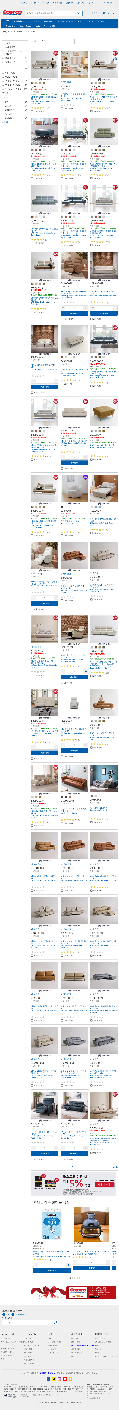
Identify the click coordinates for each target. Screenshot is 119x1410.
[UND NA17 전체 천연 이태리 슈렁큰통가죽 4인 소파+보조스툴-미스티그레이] (99, 647)
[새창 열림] (5, 1396)
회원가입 (27, 1338)
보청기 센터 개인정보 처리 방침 (82, 1345)
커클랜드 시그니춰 (7, 1348)
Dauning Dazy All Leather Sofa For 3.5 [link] (74, 880)
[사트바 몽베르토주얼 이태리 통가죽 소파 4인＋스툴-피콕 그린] (70, 216)
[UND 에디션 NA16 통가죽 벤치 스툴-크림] (66, 357)
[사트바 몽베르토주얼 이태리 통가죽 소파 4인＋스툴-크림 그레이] (62, 216)
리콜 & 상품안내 (53, 1345)
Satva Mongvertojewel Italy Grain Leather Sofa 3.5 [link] (43, 450)
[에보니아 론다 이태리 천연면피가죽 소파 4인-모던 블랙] (66, 797)
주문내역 (27, 1356)
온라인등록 (28, 1349)
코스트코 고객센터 (12, 1310)
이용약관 (34, 1373)
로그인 (94, 13)
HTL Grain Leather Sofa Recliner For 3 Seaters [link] (44, 734)
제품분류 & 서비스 (7, 1352)
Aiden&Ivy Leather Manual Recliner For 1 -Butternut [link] (73, 297)
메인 (4, 32)
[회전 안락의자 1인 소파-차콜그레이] (62, 506)
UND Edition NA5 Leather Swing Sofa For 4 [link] (44, 816)
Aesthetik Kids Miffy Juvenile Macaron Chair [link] (71, 99)
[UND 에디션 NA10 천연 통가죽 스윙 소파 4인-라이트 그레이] (40, 82)
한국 (112, 3)
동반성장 (98, 1353)
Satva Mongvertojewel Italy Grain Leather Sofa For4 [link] (72, 169)
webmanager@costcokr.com (34, 1391)
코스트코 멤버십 (31, 1334)
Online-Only (10, 26)
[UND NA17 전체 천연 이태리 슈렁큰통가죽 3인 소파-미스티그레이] (99, 149)
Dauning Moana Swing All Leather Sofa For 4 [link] (73, 946)
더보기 (5, 92)
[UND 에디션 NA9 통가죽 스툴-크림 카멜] (91, 431)
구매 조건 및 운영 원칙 (103, 1342)
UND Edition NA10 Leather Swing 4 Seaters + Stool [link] (103, 102)
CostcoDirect (25, 26)
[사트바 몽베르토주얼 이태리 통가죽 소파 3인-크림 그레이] (91, 216)
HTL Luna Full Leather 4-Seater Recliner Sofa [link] (72, 1137)
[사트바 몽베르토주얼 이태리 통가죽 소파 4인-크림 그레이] (62, 149)
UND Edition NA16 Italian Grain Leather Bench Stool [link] (72, 374)
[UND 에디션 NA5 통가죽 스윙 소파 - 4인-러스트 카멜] (40, 797)
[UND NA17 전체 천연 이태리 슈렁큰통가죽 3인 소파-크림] (91, 149)
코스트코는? (5, 1338)
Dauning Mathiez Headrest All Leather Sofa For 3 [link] (42, 1076)
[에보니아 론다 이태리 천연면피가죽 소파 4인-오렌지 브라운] (70, 797)
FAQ (49, 1338)
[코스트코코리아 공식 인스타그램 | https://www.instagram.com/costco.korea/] (60, 1380)
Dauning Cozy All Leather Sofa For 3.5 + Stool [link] (103, 946)
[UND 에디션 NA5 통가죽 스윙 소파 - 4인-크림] (32, 797)
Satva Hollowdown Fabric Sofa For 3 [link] (44, 369)
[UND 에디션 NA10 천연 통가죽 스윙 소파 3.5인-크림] (36, 506)
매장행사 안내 (76, 1349)
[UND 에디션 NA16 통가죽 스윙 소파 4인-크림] (36, 216)
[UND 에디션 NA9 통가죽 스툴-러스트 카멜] (103, 431)
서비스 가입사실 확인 (94, 1398)
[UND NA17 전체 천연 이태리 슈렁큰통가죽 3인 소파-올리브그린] (103, 149)
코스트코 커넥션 (7, 1355)
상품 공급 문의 (100, 1338)
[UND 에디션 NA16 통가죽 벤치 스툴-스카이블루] (74, 357)
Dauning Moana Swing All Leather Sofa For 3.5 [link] (102, 590)
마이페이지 (28, 1353)
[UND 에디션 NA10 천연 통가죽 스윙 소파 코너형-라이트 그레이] (99, 82)
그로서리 (90, 21)
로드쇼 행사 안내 (77, 1353)
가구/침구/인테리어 (15, 32)
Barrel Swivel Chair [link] (67, 523)
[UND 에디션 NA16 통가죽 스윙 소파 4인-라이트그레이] (40, 216)
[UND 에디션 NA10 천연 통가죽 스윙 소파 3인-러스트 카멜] (44, 283)
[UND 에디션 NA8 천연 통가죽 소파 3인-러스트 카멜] (103, 721)
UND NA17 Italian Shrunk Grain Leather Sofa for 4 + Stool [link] (101, 667)
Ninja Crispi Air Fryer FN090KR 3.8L (85, 1254)
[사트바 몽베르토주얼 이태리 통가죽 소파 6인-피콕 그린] (99, 357)
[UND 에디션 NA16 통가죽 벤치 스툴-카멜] (62, 357)
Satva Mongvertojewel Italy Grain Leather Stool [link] (43, 169)
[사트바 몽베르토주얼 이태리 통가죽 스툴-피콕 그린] (40, 149)
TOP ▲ (115, 1167)
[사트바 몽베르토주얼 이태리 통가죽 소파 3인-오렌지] (95, 216)
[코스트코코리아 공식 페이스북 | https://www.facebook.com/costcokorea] (49, 1380)
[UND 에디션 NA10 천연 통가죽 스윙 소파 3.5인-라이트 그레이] (40, 506)
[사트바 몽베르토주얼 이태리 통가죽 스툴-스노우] (44, 149)
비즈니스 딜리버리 (65, 21)
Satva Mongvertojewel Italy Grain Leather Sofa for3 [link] (102, 236)
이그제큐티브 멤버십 (31, 1345)
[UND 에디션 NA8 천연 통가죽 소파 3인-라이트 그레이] (99, 721)
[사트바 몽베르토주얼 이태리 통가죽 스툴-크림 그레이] (32, 149)
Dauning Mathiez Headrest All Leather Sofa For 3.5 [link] (72, 1076)
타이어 (80, 21)
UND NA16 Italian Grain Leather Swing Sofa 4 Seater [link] (44, 234)
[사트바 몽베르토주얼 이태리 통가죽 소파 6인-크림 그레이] (91, 357)
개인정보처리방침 (47, 1373)
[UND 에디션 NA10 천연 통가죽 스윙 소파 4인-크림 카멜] (32, 82)
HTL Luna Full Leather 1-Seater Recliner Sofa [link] (42, 1137)
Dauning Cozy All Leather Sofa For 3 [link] (44, 1010)
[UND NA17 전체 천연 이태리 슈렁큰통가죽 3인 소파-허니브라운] (95, 149)
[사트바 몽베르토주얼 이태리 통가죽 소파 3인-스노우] (103, 216)
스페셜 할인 (35, 21)
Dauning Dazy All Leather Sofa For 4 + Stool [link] (74, 591)
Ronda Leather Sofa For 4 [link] (70, 813)
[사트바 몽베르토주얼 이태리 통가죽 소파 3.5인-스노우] (44, 431)
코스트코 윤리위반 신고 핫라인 (106, 1356)
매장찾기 (7, 1317)
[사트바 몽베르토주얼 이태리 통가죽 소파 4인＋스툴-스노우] (74, 216)
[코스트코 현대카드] (73, 1195)
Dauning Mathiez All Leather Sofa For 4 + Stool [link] (103, 1011)
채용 (2, 1359)
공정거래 (98, 1349)
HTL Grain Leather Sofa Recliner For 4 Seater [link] (74, 444)
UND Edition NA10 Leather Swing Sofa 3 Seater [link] (43, 303)
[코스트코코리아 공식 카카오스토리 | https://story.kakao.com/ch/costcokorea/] (70, 1380)
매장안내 (74, 1338)
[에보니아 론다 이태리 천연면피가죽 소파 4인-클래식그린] (62, 797)
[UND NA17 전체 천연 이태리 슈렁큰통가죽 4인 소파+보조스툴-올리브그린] (103, 647)
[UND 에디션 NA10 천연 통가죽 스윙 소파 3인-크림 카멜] (32, 283)
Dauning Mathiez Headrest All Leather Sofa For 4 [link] (101, 1076)
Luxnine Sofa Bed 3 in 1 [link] (98, 810)
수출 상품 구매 (53, 1353)
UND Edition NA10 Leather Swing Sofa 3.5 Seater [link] (43, 526)
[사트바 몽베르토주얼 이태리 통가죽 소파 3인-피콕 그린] (99, 216)
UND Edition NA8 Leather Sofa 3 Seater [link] (102, 738)
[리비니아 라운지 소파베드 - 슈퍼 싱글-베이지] (91, 506)
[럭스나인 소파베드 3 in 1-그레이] (91, 796)
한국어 (91, 3)
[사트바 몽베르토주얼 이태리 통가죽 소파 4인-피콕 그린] (70, 149)
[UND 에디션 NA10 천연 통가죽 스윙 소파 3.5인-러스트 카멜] (44, 506)
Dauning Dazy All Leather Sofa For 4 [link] (103, 880)
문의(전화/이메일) (54, 1342)
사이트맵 (25, 1373)
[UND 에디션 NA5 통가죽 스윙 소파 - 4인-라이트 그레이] (36, 797)
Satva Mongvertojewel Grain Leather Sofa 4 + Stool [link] (74, 236)
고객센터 (52, 1334)
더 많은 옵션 (66, 82)
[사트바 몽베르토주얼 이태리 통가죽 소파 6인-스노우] (103, 357)
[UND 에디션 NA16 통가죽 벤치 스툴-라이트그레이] (70, 357)
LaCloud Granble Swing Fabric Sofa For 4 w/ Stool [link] (103, 1143)
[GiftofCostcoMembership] (73, 1298)
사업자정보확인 (78, 1391)
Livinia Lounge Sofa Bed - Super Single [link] (101, 524)
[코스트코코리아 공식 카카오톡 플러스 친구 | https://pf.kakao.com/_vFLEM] (54, 1380)
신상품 (101, 21)
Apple (37, 26)
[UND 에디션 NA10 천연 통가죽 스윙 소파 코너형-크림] (95, 82)
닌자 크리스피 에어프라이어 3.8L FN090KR (91, 1251)
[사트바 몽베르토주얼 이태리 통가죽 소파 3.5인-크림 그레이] (32, 431)
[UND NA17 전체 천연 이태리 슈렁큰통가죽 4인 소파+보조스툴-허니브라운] (95, 647)
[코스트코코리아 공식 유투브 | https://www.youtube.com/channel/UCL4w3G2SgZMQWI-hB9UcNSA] (65, 1380)
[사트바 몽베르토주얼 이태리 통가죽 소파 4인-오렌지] (66, 149)
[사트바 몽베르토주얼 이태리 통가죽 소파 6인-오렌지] (95, 357)
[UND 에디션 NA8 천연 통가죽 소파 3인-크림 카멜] (91, 721)
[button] (79, 13)
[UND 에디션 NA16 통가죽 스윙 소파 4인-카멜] (32, 216)
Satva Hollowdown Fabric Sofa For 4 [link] (103, 296)
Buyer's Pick (49, 21)
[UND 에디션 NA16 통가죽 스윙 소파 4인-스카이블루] (44, 216)
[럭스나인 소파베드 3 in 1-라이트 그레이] (95, 796)
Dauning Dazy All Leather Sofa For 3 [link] (44, 880)
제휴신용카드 (29, 1360)
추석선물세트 (49, 26)
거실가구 (27, 32)
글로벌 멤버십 (29, 1363)
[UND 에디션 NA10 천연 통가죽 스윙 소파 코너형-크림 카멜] (91, 82)
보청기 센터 (75, 1342)
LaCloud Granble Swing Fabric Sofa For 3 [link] (44, 666)
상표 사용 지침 (91, 1373)
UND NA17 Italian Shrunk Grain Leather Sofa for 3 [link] (101, 169)
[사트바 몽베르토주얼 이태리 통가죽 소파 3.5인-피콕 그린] (40, 431)
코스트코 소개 (7, 1334)
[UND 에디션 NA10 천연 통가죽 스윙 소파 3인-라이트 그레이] (40, 283)
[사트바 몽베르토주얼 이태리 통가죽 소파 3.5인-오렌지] (36, 431)
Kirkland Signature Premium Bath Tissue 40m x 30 (51, 1257)
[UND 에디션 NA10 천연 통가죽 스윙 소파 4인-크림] (36, 82)
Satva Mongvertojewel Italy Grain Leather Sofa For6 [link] (102, 377)
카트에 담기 (74, 313)
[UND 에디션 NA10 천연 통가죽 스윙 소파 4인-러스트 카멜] (44, 82)
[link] (44, 77)
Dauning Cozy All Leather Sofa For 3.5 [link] (74, 1010)
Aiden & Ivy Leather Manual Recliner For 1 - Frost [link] (44, 587)
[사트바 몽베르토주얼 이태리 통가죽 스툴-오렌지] (36, 149)
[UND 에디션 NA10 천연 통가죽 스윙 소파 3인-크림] (36, 283)
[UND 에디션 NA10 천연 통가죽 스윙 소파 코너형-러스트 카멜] (103, 82)
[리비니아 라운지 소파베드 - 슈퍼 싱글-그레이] (99, 506)
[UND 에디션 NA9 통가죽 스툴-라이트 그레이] (99, 431)
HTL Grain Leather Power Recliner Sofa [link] (73, 734)
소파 (34, 32)
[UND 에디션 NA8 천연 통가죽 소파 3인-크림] (95, 721)
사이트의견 (52, 1349)
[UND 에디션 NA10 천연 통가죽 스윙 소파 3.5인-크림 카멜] (32, 506)
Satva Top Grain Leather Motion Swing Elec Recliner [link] (72, 660)
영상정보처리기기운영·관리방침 (70, 1373)
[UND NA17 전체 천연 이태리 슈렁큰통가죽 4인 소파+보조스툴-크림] (91, 647)
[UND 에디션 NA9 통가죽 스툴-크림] (95, 431)
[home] (12, 13)
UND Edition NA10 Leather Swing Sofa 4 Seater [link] (43, 102)
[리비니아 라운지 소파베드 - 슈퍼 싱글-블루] (95, 506)
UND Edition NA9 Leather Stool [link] (101, 447)
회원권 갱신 (28, 1342)
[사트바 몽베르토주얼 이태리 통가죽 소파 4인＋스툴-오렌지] (66, 216)
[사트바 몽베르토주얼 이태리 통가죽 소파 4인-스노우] (74, 149)
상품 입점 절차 (100, 1345)
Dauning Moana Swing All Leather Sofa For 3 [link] (43, 946)
